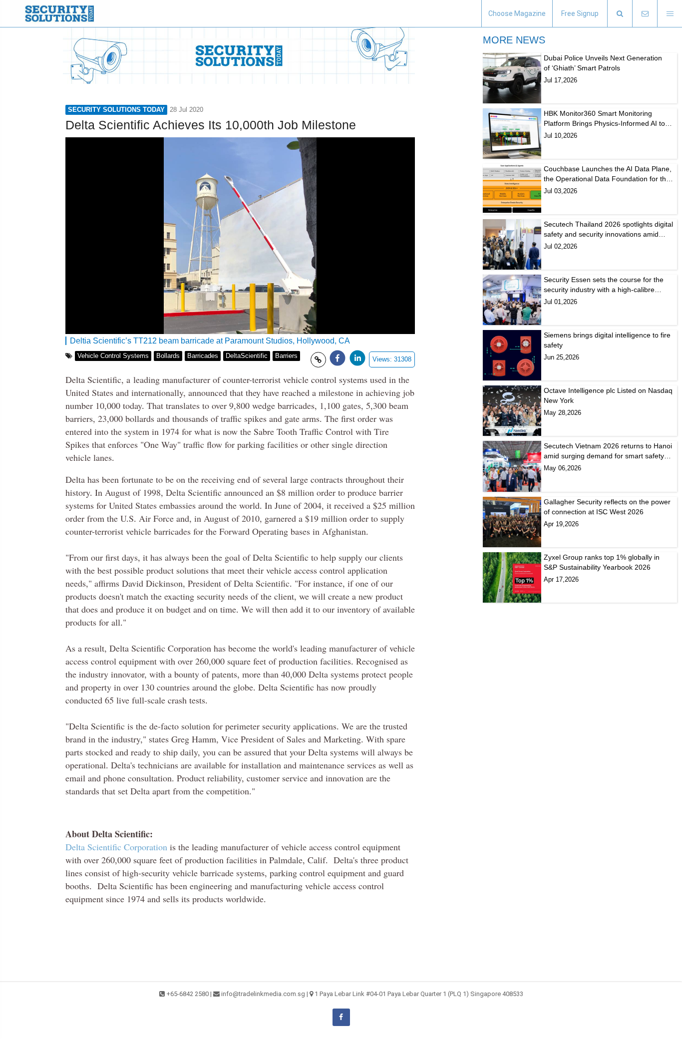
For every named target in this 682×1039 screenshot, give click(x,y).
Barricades (202, 355)
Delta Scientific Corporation (116, 847)
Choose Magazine (517, 13)
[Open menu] (669, 13)
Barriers (286, 355)
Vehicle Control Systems (113, 355)
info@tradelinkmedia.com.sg (263, 994)
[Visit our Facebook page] (341, 1017)
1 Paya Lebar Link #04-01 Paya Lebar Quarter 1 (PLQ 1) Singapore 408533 (419, 994)
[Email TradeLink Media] (644, 13)
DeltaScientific (247, 355)
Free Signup (580, 13)
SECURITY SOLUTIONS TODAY (116, 109)
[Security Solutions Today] (60, 13)
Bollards (168, 355)
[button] (619, 13)
